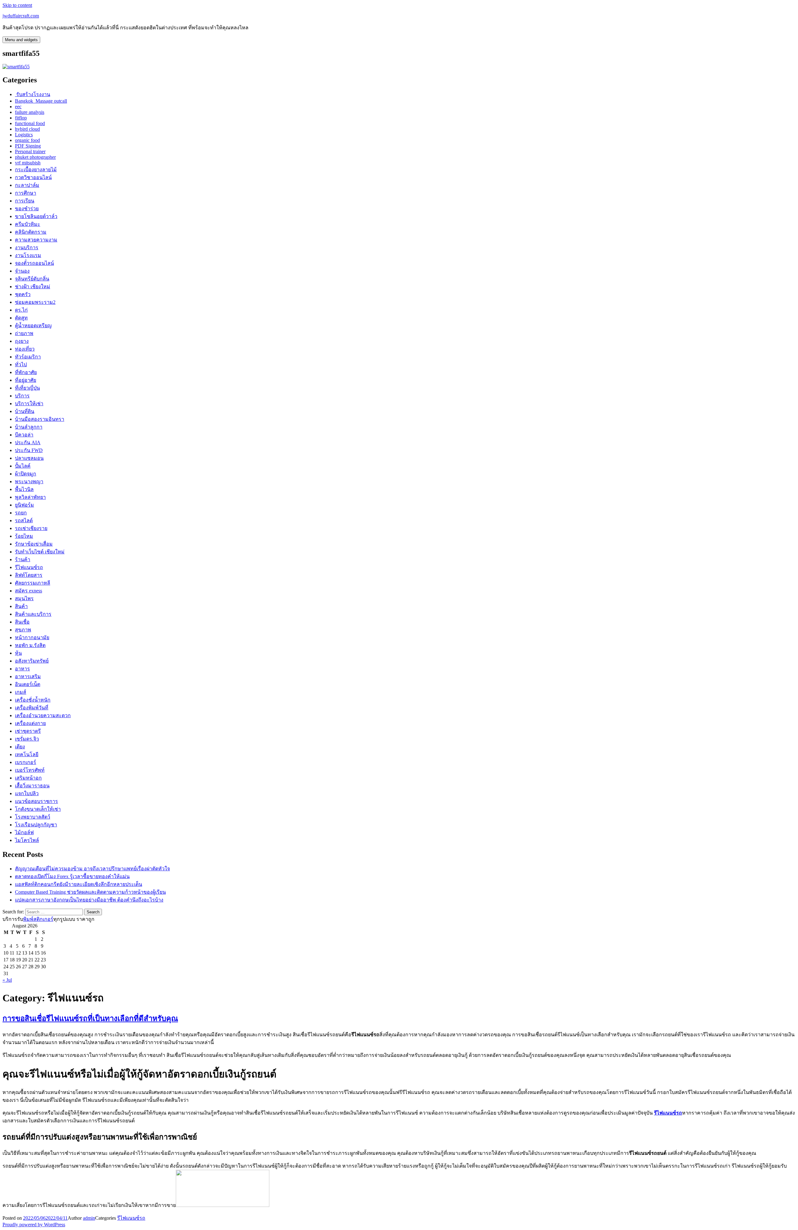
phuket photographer (35, 157)
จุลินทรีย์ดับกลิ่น (32, 278)
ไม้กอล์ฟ (24, 832)
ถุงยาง (22, 341)
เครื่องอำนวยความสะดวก (43, 715)
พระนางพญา (29, 481)
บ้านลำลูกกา (28, 427)
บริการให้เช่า (29, 403)
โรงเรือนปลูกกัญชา (36, 824)
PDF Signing (28, 145)
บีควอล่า (24, 434)
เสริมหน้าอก (28, 777)
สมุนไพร (24, 598)
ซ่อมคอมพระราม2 (35, 302)
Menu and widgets (21, 39)
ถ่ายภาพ (24, 333)
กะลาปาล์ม (27, 185)
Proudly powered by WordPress (33, 1224)
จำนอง (22, 271)
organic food (27, 140)
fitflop (21, 117)
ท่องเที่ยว (25, 349)
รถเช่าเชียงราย (31, 528)
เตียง (20, 746)
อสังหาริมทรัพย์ (32, 661)
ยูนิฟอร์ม (24, 505)
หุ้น (18, 653)
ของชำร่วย (27, 208)
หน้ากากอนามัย (32, 637)
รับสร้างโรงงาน (32, 94)
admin (89, 1218)
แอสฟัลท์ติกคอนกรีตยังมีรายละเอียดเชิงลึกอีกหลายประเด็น (78, 884)
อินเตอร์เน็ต (27, 684)
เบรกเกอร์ (25, 762)
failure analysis (29, 112)
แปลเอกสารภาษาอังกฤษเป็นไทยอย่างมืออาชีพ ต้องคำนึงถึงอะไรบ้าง (89, 899)
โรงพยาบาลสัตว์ (32, 816)
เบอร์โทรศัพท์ (30, 770)
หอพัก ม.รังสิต (30, 645)
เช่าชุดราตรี (28, 731)
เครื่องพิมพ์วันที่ (31, 707)
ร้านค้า (22, 559)
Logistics (24, 134)
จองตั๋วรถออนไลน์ (34, 263)
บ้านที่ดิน (24, 411)
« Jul (7, 980)
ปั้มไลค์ (23, 466)
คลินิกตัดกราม (30, 232)
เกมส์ (20, 692)
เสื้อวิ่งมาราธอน (32, 785)
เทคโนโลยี (26, 754)
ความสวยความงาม (36, 239)
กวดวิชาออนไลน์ (33, 177)
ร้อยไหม (24, 536)
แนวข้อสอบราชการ (36, 801)
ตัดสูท (21, 317)
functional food (30, 123)
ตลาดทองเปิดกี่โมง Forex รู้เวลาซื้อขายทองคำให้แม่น (72, 876)
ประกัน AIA (28, 442)
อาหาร (22, 668)
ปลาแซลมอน (29, 458)
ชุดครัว (23, 294)
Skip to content (17, 5)
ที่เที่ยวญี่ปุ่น (27, 388)
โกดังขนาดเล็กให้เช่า (38, 809)
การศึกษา (25, 193)
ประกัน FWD (29, 450)
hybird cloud (27, 129)
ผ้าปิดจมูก (25, 473)
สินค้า (21, 606)
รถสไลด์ (24, 520)
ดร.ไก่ (21, 310)
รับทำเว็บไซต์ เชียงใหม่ (40, 551)
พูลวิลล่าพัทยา (30, 497)
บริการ (22, 395)
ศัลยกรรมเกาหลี (32, 583)
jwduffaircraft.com (20, 15)
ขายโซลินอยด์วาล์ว (36, 216)
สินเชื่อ (22, 622)
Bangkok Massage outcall (41, 101)
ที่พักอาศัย (26, 372)
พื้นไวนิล (24, 489)
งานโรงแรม (28, 255)
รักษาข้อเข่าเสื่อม (34, 544)
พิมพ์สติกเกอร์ (38, 919)
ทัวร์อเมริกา (28, 356)
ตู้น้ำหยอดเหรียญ (33, 325)
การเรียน (24, 200)
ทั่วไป (21, 364)
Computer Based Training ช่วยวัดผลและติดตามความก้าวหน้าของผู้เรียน (90, 892)
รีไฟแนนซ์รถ (29, 567)
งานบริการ (26, 247)
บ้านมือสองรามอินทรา (39, 419)
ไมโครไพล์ (27, 840)
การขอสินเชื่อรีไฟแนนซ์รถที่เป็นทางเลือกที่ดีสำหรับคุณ (90, 1018)
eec (18, 106)
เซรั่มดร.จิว (27, 738)
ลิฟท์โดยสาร (28, 575)
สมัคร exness (28, 590)
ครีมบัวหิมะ (27, 224)
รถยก (21, 512)
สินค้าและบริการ (33, 614)
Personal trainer (30, 151)
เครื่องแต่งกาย (30, 723)
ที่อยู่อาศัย (25, 380)
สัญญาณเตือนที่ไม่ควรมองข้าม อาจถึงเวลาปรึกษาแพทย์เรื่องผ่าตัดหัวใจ (92, 868)
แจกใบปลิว (27, 793)
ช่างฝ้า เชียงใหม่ (32, 286)
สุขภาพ (23, 629)
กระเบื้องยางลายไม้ (36, 169)
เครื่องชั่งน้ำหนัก (32, 700)
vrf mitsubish (28, 162)
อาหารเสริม (28, 676)
